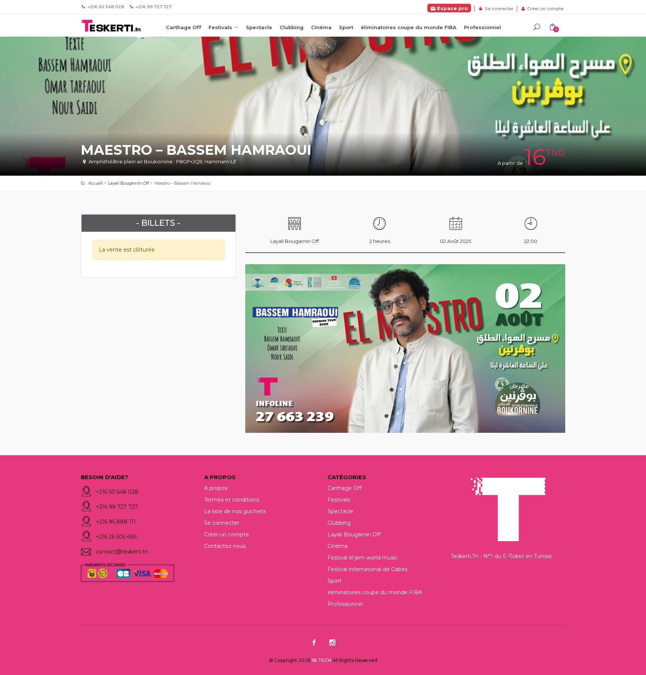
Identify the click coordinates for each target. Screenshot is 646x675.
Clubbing (292, 27)
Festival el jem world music (362, 557)
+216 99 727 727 (117, 506)
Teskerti (111, 26)
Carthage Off (183, 27)
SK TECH (321, 660)
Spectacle (259, 27)
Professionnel (482, 27)
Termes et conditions (231, 499)
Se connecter (498, 8)
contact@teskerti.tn (122, 551)
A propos (215, 488)
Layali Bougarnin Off (128, 183)
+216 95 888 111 (116, 521)
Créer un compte (544, 8)
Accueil (95, 183)
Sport (346, 27)
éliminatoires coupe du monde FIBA (408, 27)
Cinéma (321, 27)
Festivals (221, 27)
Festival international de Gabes (367, 569)
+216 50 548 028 (117, 491)
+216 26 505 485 (116, 536)
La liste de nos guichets (235, 511)
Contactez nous (225, 546)
